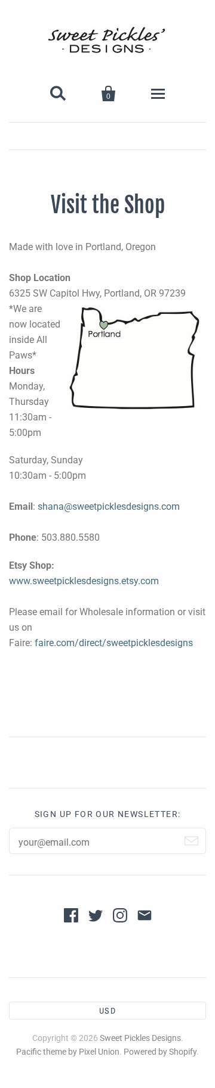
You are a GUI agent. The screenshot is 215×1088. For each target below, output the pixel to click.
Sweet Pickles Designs (140, 1038)
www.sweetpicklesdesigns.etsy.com (84, 581)
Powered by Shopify (160, 1051)
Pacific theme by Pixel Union (67, 1051)
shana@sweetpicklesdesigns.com (109, 506)
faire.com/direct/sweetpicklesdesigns (114, 643)
